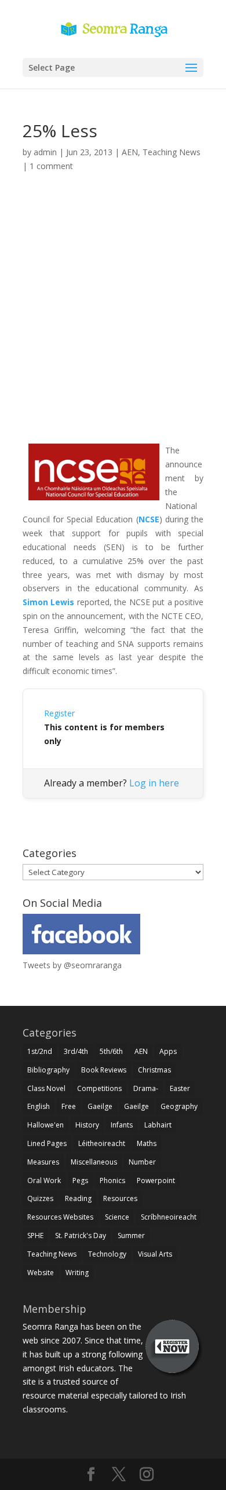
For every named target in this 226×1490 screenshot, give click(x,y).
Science (117, 1217)
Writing (77, 1272)
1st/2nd (39, 1051)
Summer (131, 1235)
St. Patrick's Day (80, 1235)
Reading (78, 1198)
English (38, 1106)
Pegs (80, 1180)
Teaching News (172, 152)
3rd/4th (76, 1051)
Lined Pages (47, 1143)
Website (40, 1272)
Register (59, 713)
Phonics (112, 1180)
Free (68, 1106)
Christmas (154, 1070)
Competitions (99, 1088)
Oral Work (44, 1180)
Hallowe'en (45, 1125)
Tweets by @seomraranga (72, 965)
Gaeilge (100, 1106)
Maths (146, 1143)
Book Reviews (103, 1070)
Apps (168, 1051)
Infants (122, 1125)
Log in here (154, 783)
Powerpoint (156, 1180)
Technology (107, 1254)
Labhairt (158, 1125)
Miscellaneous (94, 1162)
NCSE (148, 519)
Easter (180, 1088)
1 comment (51, 165)
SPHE (35, 1235)
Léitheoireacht (101, 1143)
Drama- (145, 1088)
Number (142, 1162)
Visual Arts (155, 1254)
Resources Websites (60, 1217)
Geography (179, 1106)
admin (45, 152)
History (87, 1125)
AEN (130, 152)
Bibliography (48, 1070)
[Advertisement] (113, 321)
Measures (43, 1162)
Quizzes (40, 1198)
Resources (120, 1198)
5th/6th (111, 1051)
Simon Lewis (48, 601)
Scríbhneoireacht (168, 1217)
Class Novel (46, 1088)
